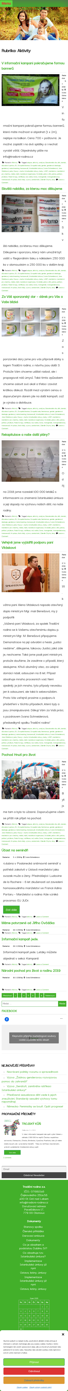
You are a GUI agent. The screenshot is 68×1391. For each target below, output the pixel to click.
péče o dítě (47, 173)
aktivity (35, 162)
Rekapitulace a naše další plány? (26, 434)
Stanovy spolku (33, 1226)
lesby (41, 171)
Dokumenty (33, 1240)
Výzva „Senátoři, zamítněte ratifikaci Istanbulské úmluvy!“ (26, 1088)
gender (43, 165)
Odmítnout (34, 1371)
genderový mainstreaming (10, 168)
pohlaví (59, 173)
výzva (28, 179)
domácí (63, 162)
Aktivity (14, 162)
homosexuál (24, 168)
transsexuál (6, 179)
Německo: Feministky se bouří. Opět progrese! (35, 1106)
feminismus (45, 411)
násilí (17, 173)
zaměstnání (35, 179)
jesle (11, 171)
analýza (42, 162)
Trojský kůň (31, 1123)
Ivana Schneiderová (51, 168)
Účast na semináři (15, 849)
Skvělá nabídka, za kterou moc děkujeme (32, 188)
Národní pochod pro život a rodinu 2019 (31, 970)
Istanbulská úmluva (36, 168)
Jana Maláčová (7, 416)
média (13, 173)
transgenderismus (53, 176)
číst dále (11, 909)
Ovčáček (39, 173)
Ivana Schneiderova (64, 96)
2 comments (7, 1157)
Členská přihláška (33, 1231)
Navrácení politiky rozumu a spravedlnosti (32, 1071)
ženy (53, 179)
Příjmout (34, 1362)
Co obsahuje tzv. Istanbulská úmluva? (33, 1254)
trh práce (14, 179)
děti (59, 162)
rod (27, 176)
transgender (42, 176)
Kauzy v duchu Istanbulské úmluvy (26, 171)
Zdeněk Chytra (45, 179)
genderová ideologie (54, 165)
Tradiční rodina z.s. (34, 8)
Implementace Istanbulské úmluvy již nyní (33, 1264)
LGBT (46, 171)
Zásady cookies (22, 1387)
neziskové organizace (27, 173)
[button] (63, 1334)
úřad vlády (21, 179)
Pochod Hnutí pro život (19, 754)
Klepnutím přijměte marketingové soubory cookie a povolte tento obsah (34, 1038)
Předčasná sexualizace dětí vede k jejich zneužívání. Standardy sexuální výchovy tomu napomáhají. (29, 1098)
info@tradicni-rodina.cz (34, 1202)
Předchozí (7, 995)
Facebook (9, 1010)
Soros (35, 176)
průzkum (5, 176)
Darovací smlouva (33, 1235)
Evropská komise (24, 165)
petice (54, 173)
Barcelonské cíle (51, 162)
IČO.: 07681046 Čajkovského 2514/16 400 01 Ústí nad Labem (34, 1195)
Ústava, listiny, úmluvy (33, 1272)
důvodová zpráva (8, 165)
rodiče (31, 176)
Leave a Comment (42, 916)
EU (16, 165)
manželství (52, 171)
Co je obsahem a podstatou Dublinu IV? (33, 1246)
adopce (29, 162)
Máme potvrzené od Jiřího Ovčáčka (28, 922)
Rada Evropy (12, 176)
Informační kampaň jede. (20, 938)
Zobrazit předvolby (34, 1380)
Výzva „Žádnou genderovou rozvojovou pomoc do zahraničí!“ (29, 1079)
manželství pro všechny (10, 419)
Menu (6, 3)
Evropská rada (36, 165)
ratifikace (21, 176)
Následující (50, 995)
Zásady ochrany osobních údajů (40, 1387)
